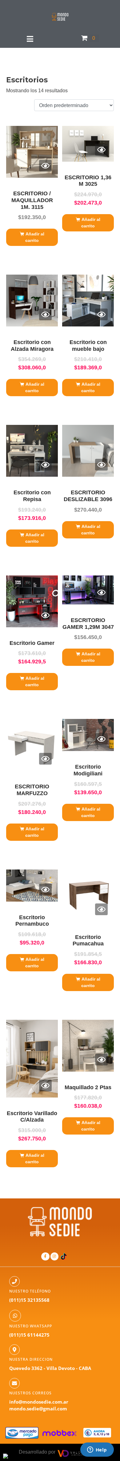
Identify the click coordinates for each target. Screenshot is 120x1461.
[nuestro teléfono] (14, 1281)
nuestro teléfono (30, 1291)
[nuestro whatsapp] (15, 1316)
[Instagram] (54, 1256)
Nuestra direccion (31, 1359)
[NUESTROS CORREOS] (14, 1383)
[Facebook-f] (45, 1256)
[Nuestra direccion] (14, 1349)
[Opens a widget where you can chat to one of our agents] (97, 1450)
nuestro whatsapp (30, 1326)
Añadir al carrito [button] (34, 237)
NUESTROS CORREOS (30, 1393)
